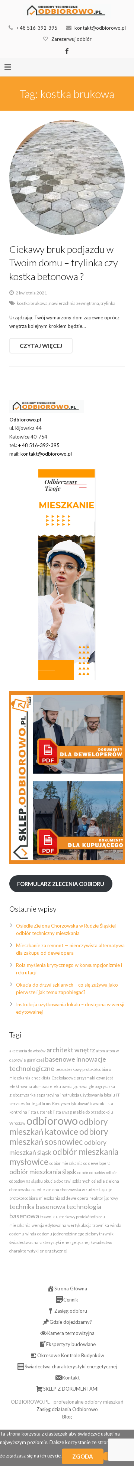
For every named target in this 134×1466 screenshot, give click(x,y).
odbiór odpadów (91, 1172)
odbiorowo (52, 1120)
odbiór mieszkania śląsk (42, 1172)
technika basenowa (37, 1207)
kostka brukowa (32, 303)
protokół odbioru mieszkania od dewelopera (48, 1198)
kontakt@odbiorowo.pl (100, 28)
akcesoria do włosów (27, 1050)
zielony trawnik (99, 1233)
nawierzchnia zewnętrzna (74, 303)
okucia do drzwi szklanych (67, 1181)
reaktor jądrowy (103, 1198)
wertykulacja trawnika (88, 1225)
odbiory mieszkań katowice (58, 1127)
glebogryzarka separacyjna (34, 1094)
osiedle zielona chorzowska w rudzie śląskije (72, 1189)
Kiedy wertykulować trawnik (78, 1103)
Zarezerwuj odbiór (71, 39)
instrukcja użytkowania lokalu (87, 1094)
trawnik (47, 1216)
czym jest (104, 1077)
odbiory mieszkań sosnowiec (58, 1137)
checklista (41, 1077)
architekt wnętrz (71, 1050)
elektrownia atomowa (29, 1086)
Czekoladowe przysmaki (73, 1077)
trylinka (107, 303)
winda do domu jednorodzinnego (54, 1233)
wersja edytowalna (49, 1225)
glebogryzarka (102, 1086)
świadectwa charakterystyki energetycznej (49, 1242)
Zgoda (82, 1456)
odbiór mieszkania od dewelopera (80, 1163)
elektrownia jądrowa (68, 1086)
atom (100, 1050)
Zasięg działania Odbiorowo (67, 1409)
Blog (67, 1417)
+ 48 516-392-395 (36, 28)
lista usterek (40, 1112)
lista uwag (62, 1112)
